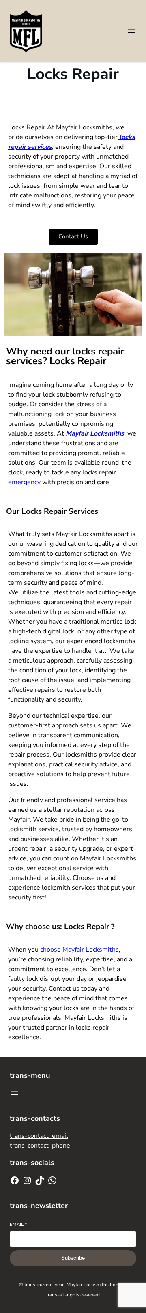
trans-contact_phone (40, 1145)
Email (18, 1224)
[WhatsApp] (52, 1180)
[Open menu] (131, 31)
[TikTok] (40, 1180)
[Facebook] (14, 1180)
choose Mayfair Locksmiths (79, 949)
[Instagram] (27, 1180)
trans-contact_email (39, 1135)
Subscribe (73, 1258)
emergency (24, 482)
